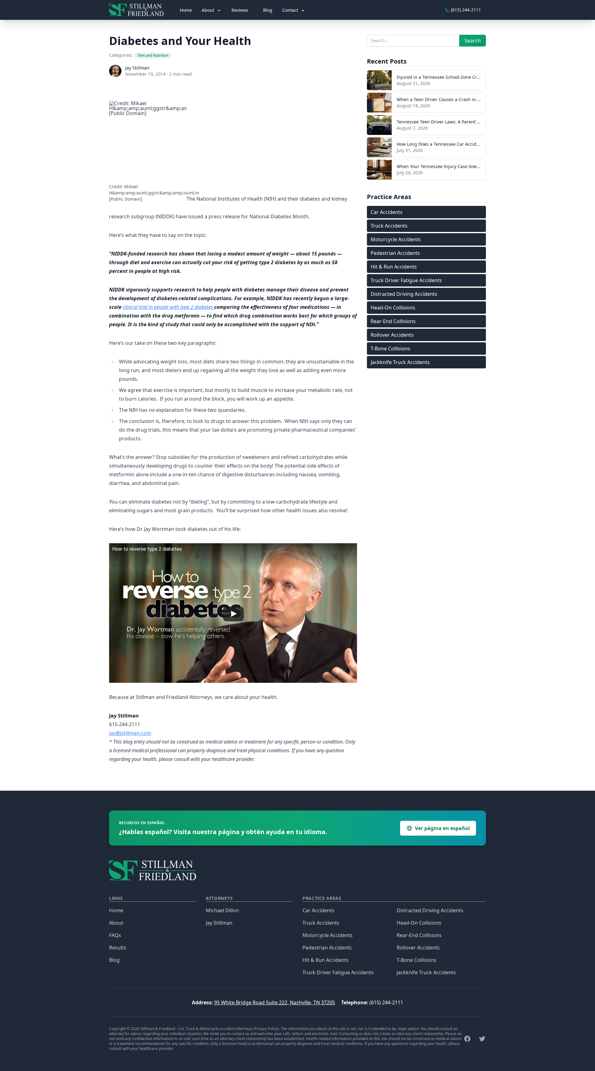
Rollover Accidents (392, 334)
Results (117, 947)
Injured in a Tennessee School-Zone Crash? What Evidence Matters (466, 77)
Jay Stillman (137, 68)
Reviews (239, 10)
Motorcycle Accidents (396, 239)
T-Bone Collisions (390, 348)
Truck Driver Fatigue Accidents (406, 280)
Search (473, 40)
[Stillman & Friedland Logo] (139, 10)
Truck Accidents (389, 225)
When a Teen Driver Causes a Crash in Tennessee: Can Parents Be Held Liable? (478, 99)
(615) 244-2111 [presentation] (465, 10)
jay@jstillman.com (130, 733)
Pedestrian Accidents (395, 253)
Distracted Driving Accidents (404, 294)
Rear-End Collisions (393, 321)
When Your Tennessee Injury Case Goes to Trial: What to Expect (462, 166)
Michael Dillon (222, 910)
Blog (267, 10)
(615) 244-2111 (386, 1002)
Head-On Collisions (393, 307)
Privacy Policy (266, 1028)
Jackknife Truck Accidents (400, 362)
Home (186, 10)
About (116, 922)
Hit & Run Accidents (394, 266)
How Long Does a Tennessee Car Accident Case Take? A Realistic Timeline (473, 144)
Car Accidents (387, 212)
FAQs (115, 935)
